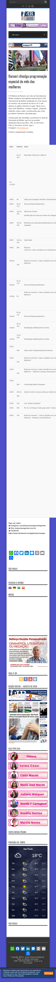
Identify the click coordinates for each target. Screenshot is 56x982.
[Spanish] (24, 589)
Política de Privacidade (16, 976)
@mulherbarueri (22, 128)
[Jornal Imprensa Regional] (28, 19)
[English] (10, 589)
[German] (15, 589)
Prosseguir (49, 973)
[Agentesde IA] (28, 47)
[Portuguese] (19, 589)
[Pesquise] (46, 2)
